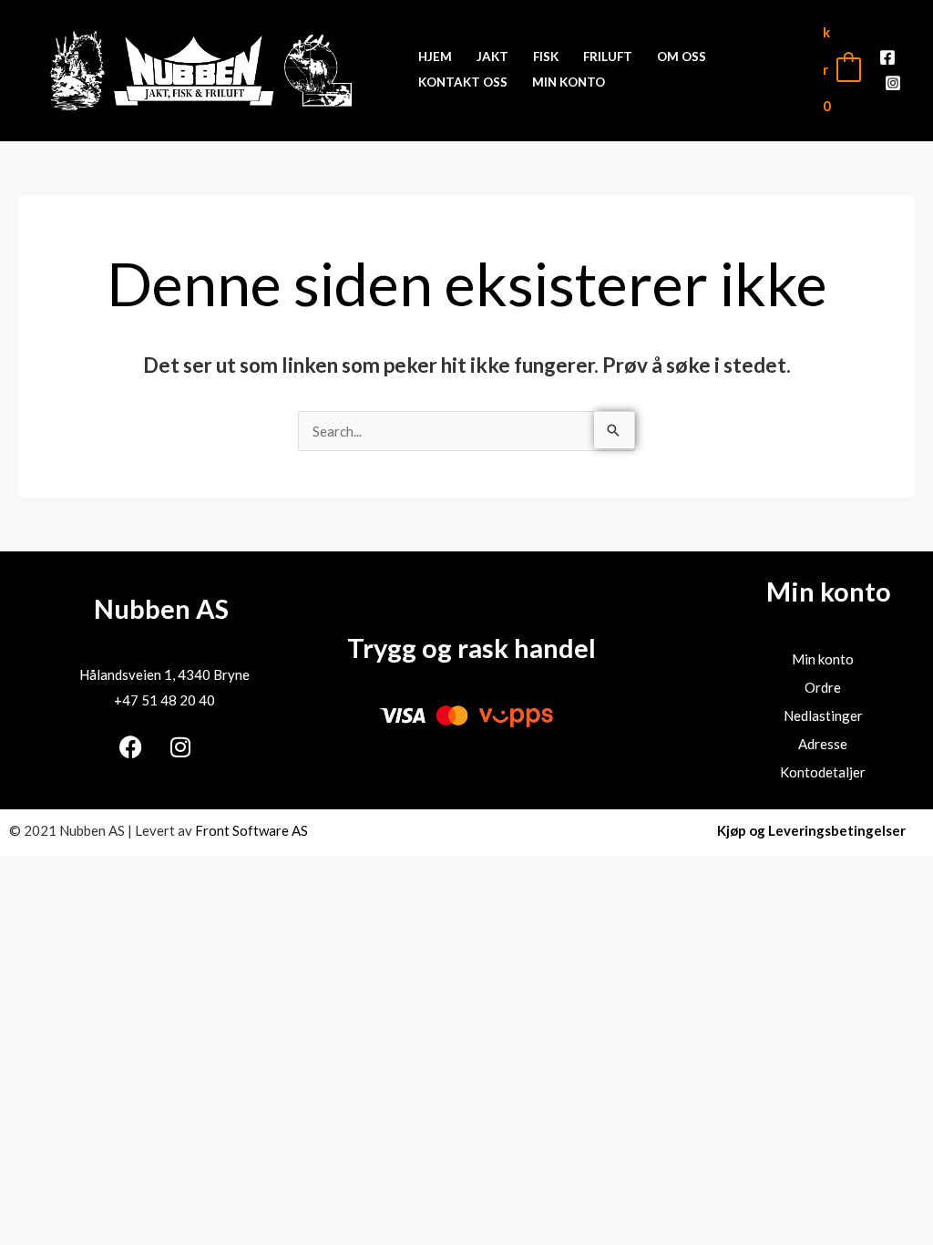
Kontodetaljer (823, 772)
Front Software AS (251, 830)
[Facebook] (887, 57)
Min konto (823, 659)
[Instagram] (893, 83)
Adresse (822, 744)
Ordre (823, 687)
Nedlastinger (823, 715)
